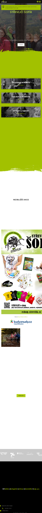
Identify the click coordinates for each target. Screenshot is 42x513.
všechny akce (21, 395)
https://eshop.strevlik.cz (22, 316)
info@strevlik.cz (5, 510)
